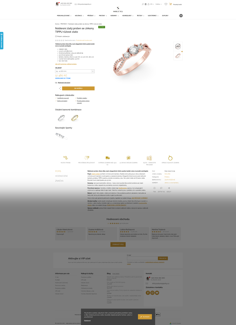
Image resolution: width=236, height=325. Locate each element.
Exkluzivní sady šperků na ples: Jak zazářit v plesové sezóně (122, 300)
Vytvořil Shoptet (176, 323)
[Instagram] (152, 293)
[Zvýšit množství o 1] (61, 87)
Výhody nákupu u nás (87, 291)
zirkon (167, 183)
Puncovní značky (60, 285)
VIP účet (57, 291)
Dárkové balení (62, 101)
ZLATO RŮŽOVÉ (170, 180)
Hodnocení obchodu (118, 219)
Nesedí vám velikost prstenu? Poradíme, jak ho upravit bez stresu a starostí (124, 277)
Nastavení (87, 320)
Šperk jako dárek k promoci (115, 286)
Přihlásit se (162, 258)
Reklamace (84, 285)
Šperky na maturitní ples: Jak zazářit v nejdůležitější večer (124, 295)
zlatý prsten (96, 174)
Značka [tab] (59, 181)
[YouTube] (157, 293)
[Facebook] (148, 293)
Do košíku (78, 88)
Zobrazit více (118, 244)
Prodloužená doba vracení (83, 102)
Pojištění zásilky (82, 98)
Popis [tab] (58, 171)
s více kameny (174, 183)
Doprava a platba (60, 288)
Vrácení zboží (59, 294)
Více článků (115, 273)
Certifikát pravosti (63, 98)
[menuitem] (64, 15)
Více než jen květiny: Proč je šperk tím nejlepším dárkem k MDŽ (124, 291)
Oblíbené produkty (86, 288)
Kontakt (57, 280)
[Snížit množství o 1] (61, 89)
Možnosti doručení (64, 82)
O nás (57, 277)
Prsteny (167, 177)
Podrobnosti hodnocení (84, 40)
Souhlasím (146, 317)
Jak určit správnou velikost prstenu (66, 64)
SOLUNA (167, 174)
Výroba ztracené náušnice (89, 294)
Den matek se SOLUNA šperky (116, 282)
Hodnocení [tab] (61, 176)
